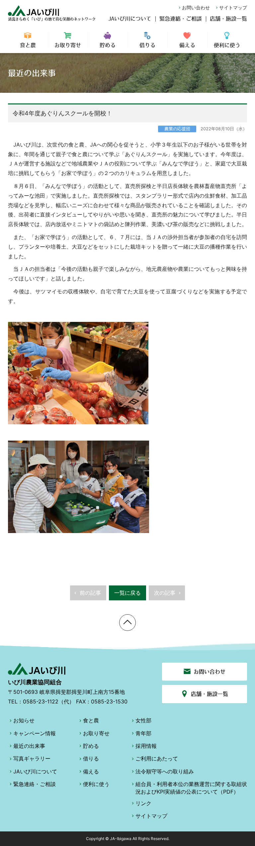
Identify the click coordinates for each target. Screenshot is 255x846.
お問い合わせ (196, 7)
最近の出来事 (29, 746)
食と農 (28, 45)
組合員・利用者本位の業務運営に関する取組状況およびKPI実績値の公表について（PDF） (191, 788)
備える (187, 45)
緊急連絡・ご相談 (180, 18)
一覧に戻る (127, 592)
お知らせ (24, 720)
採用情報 (146, 746)
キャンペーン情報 (34, 733)
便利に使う (227, 45)
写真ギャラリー (31, 758)
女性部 (143, 720)
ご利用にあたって (156, 758)
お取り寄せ (67, 45)
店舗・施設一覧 (228, 18)
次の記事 (164, 592)
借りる (147, 45)
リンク (143, 803)
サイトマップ (233, 7)
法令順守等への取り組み (164, 771)
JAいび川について (129, 18)
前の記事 (90, 592)
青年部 (143, 733)
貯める (108, 45)
